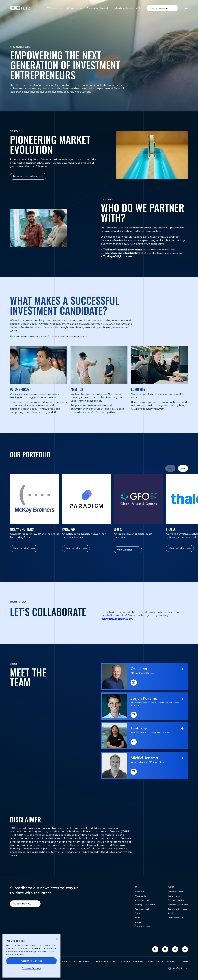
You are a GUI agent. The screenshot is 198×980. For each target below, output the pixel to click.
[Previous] (170, 468)
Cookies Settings (31, 968)
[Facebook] (175, 949)
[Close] (56, 939)
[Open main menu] (185, 8)
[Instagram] (165, 949)
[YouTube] (185, 949)
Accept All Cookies (31, 961)
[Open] (182, 669)
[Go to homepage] (20, 8)
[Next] (183, 468)
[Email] (134, 682)
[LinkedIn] (155, 949)
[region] (31, 956)
